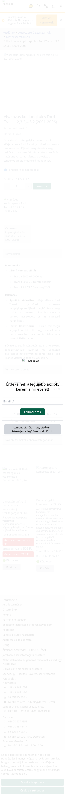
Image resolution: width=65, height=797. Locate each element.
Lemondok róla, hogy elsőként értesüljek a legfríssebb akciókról (32, 429)
